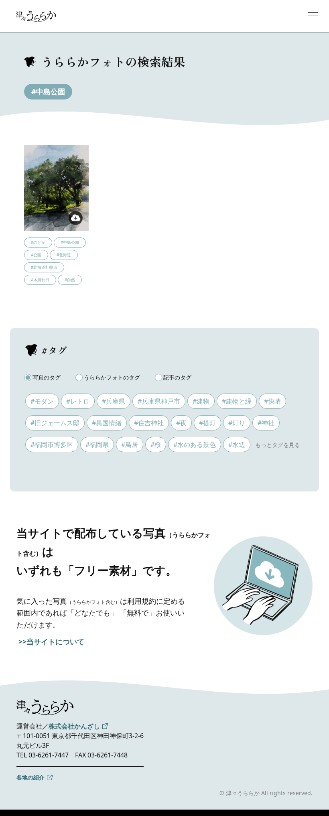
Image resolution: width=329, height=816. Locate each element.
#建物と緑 (237, 401)
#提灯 (207, 422)
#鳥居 (129, 444)
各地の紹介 (30, 777)
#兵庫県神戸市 (159, 401)
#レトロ (77, 401)
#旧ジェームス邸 (54, 422)
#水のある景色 (194, 444)
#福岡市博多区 (51, 444)
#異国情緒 (107, 422)
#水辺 (236, 444)
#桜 (155, 444)
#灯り (236, 422)
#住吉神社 (149, 422)
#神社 (266, 422)
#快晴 (272, 401)
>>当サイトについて (51, 641)
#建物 (201, 401)
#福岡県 (97, 444)
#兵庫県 (113, 401)
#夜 (181, 422)
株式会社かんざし (74, 726)
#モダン (42, 401)
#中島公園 (48, 91)
